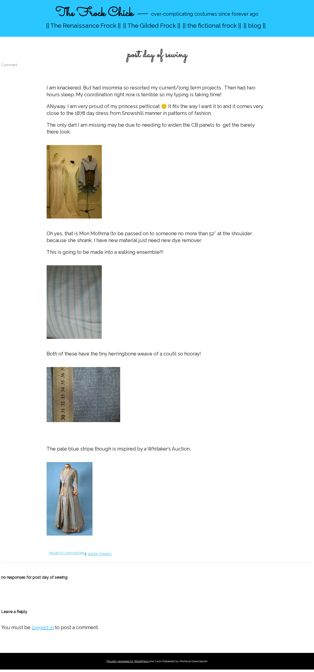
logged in (43, 627)
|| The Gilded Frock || (151, 25)
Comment (9, 65)
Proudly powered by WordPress (127, 661)
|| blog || (255, 25)
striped (105, 554)
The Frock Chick (94, 13)
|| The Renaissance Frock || (83, 25)
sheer (93, 554)
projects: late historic (67, 553)
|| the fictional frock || (212, 25)
